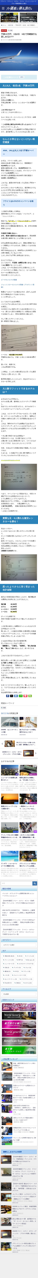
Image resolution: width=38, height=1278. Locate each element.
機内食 (7, 971)
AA (20, 956)
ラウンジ (26, 971)
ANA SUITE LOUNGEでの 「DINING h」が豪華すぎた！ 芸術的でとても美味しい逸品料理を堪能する (18, 913)
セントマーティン (11, 979)
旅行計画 (4, 30)
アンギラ (17, 967)
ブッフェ (30, 956)
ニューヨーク (9, 963)
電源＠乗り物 (9, 956)
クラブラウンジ (26, 979)
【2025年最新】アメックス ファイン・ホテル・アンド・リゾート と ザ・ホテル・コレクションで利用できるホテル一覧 (18, 932)
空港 (7, 967)
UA (17, 971)
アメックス (9, 960)
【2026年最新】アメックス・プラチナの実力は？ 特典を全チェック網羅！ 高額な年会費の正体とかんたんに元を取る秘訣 (19, 922)
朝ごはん (30, 960)
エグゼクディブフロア (26, 963)
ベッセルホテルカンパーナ (10, 460)
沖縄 (11, 30)
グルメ (28, 967)
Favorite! (8, 983)
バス (7, 975)
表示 (22, 77)
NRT (20, 960)
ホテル (28, 983)
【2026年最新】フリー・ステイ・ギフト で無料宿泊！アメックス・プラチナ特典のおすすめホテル (18, 903)
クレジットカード (20, 975)
